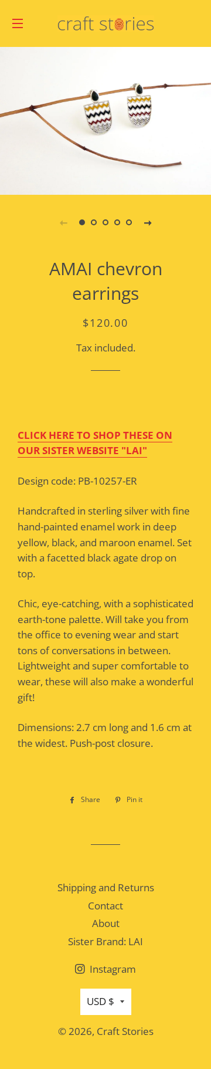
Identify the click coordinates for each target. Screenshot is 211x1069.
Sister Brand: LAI (105, 941)
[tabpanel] (105, 119)
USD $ (100, 1001)
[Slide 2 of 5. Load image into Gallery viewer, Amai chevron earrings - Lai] (94, 222)
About (106, 923)
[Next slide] (148, 222)
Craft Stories (125, 1031)
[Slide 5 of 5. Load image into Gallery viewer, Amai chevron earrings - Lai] (129, 222)
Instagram (111, 969)
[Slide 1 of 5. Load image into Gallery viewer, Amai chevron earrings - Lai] (82, 222)
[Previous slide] (63, 222)
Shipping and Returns (105, 887)
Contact (105, 905)
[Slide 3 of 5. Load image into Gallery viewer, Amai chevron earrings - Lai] (105, 222)
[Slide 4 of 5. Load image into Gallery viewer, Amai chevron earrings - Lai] (117, 222)
